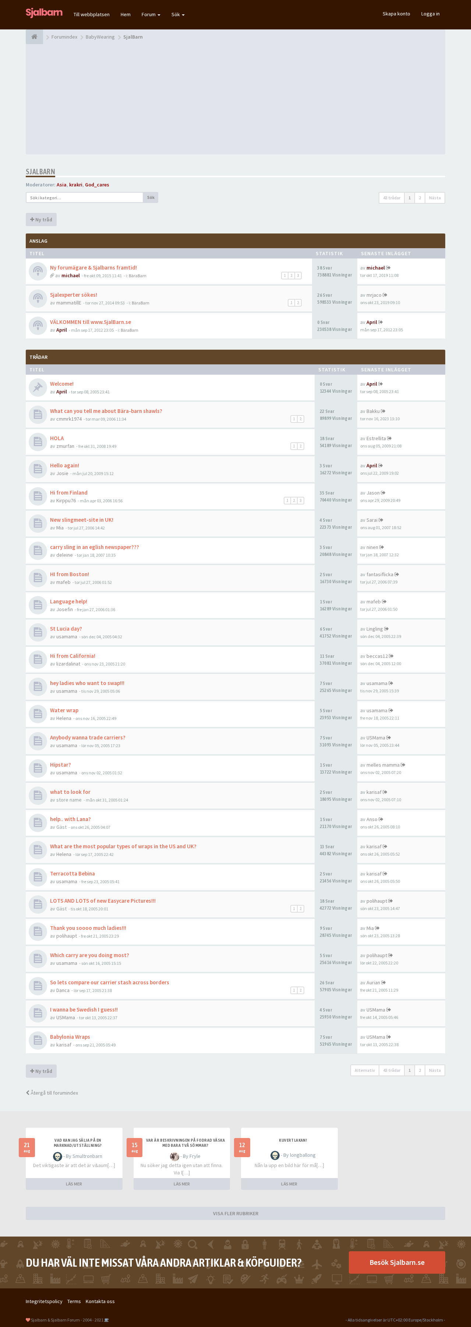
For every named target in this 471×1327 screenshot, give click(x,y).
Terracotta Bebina (72, 873)
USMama (375, 737)
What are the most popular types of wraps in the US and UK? (123, 846)
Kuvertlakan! (293, 1140)
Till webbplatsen (92, 14)
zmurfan (65, 446)
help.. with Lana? (70, 819)
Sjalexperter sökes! (73, 294)
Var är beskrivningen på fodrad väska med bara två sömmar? (185, 1143)
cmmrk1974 (69, 418)
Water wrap (64, 710)
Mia (60, 527)
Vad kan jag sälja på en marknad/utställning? (78, 1143)
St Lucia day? (66, 628)
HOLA (57, 438)
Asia (62, 184)
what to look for (70, 791)
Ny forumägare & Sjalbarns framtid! (93, 267)
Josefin (64, 609)
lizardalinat (68, 663)
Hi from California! (72, 655)
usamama (66, 636)
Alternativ (365, 1070)
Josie (62, 473)
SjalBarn (40, 171)
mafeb (63, 582)
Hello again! (64, 465)
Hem (126, 14)
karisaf (374, 792)
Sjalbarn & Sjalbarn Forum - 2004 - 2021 (67, 1320)
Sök (176, 14)
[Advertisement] (235, 99)
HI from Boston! (69, 574)
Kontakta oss (100, 1301)
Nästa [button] (435, 197)
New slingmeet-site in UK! (81, 519)
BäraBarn (137, 275)
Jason (373, 492)
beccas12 (377, 656)
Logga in (430, 13)
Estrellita (376, 438)
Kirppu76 (66, 500)
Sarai (372, 520)
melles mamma (383, 764)
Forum (149, 14)
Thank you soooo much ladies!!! (88, 927)
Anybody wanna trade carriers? (87, 737)
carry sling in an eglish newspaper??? (94, 546)
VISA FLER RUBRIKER (235, 1213)
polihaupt (376, 901)
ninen (372, 547)
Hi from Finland (69, 492)
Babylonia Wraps (70, 1036)
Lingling (374, 628)
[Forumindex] (34, 36)
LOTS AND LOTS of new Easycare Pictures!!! (103, 900)
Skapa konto (396, 13)
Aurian (373, 982)
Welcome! (62, 383)
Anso (372, 819)
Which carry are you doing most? (89, 955)
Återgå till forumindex (53, 1092)
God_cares (97, 184)
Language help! (68, 601)
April (61, 330)
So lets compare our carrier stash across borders (109, 982)
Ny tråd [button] (43, 219)
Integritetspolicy (44, 1301)
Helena (63, 718)
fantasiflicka (379, 574)
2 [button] (420, 197)
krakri (75, 184)
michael (70, 275)
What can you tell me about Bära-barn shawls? (106, 410)
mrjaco (374, 295)
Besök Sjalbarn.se (397, 1262)
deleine (64, 555)
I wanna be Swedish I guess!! (84, 1009)
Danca (63, 990)
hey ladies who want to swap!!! (87, 682)
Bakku (373, 411)
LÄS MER (74, 1184)
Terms (74, 1301)
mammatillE (68, 302)
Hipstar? (60, 764)
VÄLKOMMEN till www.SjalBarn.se (90, 321)
